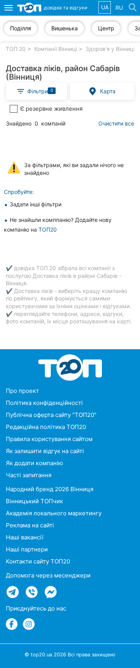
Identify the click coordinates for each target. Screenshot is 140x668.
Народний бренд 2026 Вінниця (49, 489)
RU (119, 7)
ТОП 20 (16, 48)
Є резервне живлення (51, 108)
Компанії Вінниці (55, 48)
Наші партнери (27, 549)
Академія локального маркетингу (54, 513)
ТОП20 (47, 229)
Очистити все (116, 123)
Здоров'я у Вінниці (110, 48)
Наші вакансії (25, 537)
